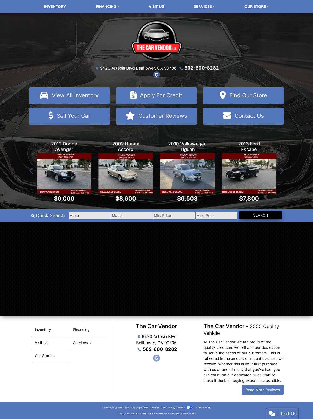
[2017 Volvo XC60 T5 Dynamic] (249, 173)
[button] (31, 170)
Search (260, 215)
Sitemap (154, 407)
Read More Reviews (263, 390)
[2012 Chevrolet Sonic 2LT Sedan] (125, 173)
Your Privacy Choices (173, 407)
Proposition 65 (203, 407)
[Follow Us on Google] (156, 74)
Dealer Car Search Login (115, 407)
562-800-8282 (201, 68)
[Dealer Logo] (156, 40)
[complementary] (299, 405)
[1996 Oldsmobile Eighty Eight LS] (64, 173)
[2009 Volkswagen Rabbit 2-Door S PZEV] (187, 173)
